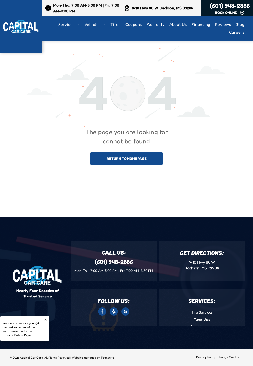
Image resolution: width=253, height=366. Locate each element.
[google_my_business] (125, 312)
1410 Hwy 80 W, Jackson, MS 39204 (162, 7)
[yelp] (114, 312)
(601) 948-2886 (230, 5)
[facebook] (102, 312)
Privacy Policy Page (16, 335)
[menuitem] (71, 24)
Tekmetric (107, 357)
